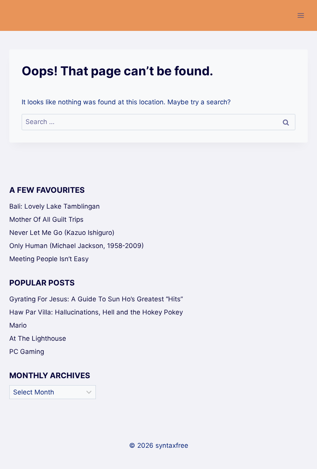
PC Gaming (26, 351)
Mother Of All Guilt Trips (46, 219)
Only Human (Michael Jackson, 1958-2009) (76, 246)
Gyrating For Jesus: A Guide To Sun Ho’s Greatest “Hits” (96, 299)
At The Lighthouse (37, 338)
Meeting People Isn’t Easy (49, 259)
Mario (18, 325)
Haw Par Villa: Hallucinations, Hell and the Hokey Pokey (96, 312)
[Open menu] (300, 15)
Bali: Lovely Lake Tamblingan (54, 206)
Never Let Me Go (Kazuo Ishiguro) (61, 232)
